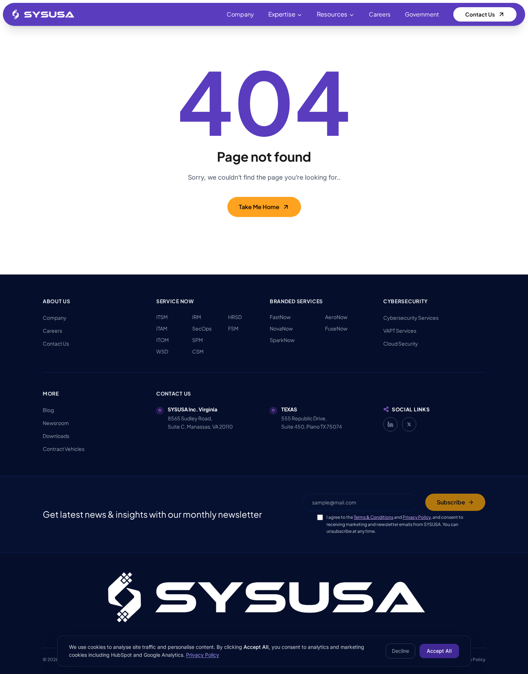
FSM (233, 328)
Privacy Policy (417, 517)
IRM (196, 317)
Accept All (439, 651)
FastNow (280, 317)
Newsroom (56, 423)
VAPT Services (399, 330)
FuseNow (336, 328)
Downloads (56, 436)
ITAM (161, 328)
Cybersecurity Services (411, 317)
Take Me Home (259, 207)
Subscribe (451, 502)
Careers (379, 14)
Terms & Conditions (373, 517)
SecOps (202, 328)
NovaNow (281, 328)
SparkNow (282, 340)
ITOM (162, 340)
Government (422, 14)
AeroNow (336, 317)
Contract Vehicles (63, 449)
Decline (400, 651)
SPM (197, 340)
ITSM (162, 317)
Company (240, 14)
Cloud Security (400, 343)
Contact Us (480, 14)
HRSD (235, 317)
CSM (198, 351)
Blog (48, 410)
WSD (162, 351)
